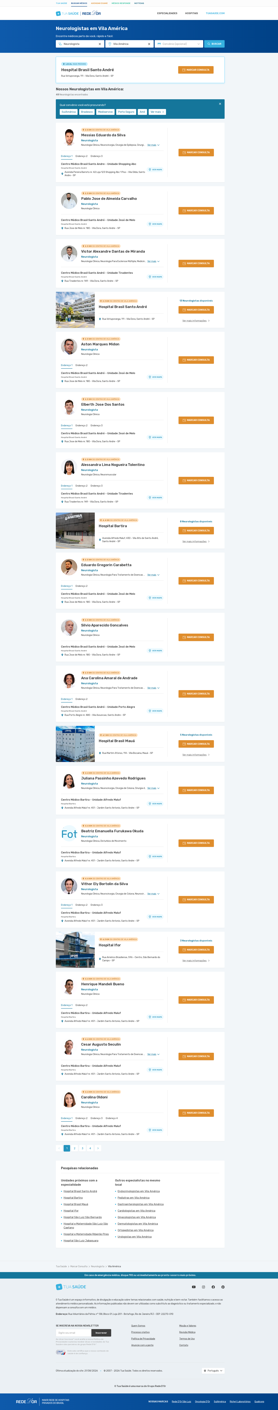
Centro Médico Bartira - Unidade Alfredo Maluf (91, 799)
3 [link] (82, 1148)
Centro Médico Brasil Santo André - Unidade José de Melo (98, 220)
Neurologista (97, 1266)
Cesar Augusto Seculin (101, 1044)
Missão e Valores (187, 1325)
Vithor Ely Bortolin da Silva (104, 884)
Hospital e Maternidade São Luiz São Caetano (86, 1225)
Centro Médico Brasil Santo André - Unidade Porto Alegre (98, 706)
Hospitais (191, 13)
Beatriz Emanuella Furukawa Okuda (112, 831)
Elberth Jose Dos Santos (102, 404)
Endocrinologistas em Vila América (139, 1191)
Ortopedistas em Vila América (136, 1230)
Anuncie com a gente (142, 1345)
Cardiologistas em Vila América (136, 1210)
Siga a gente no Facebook (213, 1287)
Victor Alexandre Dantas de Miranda (113, 251)
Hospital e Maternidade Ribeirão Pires (86, 1234)
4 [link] (90, 1148)
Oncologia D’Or (202, 1401)
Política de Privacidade (143, 1338)
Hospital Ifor (71, 1210)
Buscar (216, 44)
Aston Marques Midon (100, 344)
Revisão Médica (187, 1332)
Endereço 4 (112, 1118)
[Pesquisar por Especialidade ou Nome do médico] (100, 44)
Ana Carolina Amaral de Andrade (109, 678)
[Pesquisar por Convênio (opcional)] (199, 44)
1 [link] (67, 1148)
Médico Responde (121, 3)
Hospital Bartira (68, 804)
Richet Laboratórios (240, 1401)
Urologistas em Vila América (135, 1236)
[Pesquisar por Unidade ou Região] (149, 44)
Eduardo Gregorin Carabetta (106, 565)
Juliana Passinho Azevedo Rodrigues (113, 778)
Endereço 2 (81, 156)
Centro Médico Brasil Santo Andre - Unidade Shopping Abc (98, 164)
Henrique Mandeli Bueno (102, 984)
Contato (183, 1345)
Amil (142, 111)
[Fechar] (220, 104)
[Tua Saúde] (71, 1287)
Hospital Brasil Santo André (87, 70)
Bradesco (87, 111)
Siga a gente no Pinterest (223, 1287)
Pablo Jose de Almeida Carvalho (109, 198)
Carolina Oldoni (94, 1097)
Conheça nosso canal (193, 1287)
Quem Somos (138, 1325)
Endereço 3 (97, 156)
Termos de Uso (187, 1338)
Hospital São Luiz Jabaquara (81, 1240)
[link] (98, 1148)
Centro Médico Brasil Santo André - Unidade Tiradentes (97, 272)
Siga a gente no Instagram (203, 1287)
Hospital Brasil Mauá (76, 1204)
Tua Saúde (61, 3)
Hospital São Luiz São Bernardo (83, 1217)
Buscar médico (79, 3)
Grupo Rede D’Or (156, 1386)
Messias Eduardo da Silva (103, 135)
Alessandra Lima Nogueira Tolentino (113, 465)
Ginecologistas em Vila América (137, 1217)
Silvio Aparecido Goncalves (104, 625)
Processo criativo (140, 1332)
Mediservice (105, 111)
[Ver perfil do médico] (69, 137)
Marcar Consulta (78, 1266)
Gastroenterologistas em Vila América (141, 1204)
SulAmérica (69, 111)
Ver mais (156, 111)
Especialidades (167, 13)
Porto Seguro (126, 111)
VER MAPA (157, 169)
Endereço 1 (66, 156)
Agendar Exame (99, 3)
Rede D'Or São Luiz (181, 1401)
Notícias (139, 3)
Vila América (114, 1266)
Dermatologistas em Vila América (138, 1223)
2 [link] (74, 1148)
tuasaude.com (215, 13)
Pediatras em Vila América (133, 1197)
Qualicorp (259, 1401)
